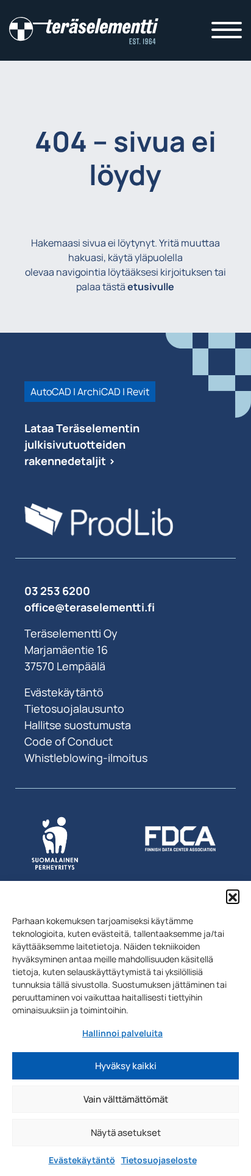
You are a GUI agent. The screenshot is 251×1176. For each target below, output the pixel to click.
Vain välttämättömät (125, 1099)
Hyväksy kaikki (126, 1065)
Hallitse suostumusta (77, 725)
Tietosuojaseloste (159, 1160)
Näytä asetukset (126, 1132)
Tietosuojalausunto (74, 708)
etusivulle (150, 286)
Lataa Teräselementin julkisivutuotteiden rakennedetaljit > (82, 444)
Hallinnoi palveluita (122, 1033)
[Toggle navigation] (226, 30)
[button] (233, 896)
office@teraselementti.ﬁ (89, 607)
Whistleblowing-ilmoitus (85, 757)
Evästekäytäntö (82, 1160)
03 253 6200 (57, 590)
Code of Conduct (68, 741)
